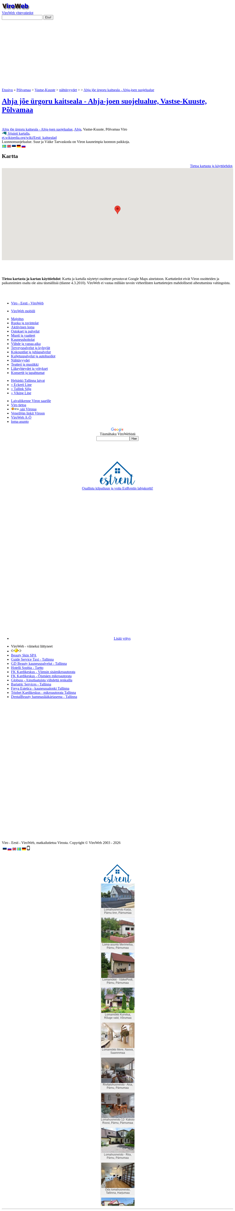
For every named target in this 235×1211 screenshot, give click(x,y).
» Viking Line (21, 393)
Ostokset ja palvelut (25, 331)
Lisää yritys (122, 638)
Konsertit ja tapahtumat (28, 373)
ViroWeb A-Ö (21, 417)
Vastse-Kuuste (45, 90)
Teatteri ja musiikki (25, 364)
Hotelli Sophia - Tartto (27, 668)
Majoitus (17, 319)
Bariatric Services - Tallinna (31, 684)
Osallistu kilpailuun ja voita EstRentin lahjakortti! (117, 488)
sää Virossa (27, 409)
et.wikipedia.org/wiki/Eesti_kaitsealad (29, 138)
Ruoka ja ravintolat (25, 323)
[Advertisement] (117, 55)
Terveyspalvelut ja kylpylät (30, 348)
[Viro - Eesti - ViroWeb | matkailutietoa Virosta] (15, 9)
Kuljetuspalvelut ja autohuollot (33, 356)
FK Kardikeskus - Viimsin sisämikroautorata (43, 672)
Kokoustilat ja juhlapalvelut (31, 352)
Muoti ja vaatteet (23, 335)
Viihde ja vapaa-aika (26, 344)
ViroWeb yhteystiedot (17, 13)
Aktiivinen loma (22, 327)
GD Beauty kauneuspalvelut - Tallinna (39, 663)
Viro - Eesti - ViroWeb (27, 303)
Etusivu (7, 90)
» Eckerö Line (21, 385)
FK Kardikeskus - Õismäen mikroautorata (41, 676)
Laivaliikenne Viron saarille (31, 401)
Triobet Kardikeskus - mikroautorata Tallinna (43, 693)
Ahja (77, 129)
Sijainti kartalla (18, 133)
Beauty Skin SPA (23, 655)
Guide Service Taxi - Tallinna (32, 659)
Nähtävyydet (20, 360)
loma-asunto (20, 421)
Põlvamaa (24, 90)
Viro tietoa (18, 405)
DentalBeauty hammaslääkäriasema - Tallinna (44, 697)
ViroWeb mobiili (23, 311)
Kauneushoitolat (23, 339)
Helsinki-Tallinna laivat (28, 380)
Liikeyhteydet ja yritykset (29, 369)
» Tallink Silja (21, 389)
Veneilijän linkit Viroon (28, 413)
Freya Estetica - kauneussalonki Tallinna (40, 688)
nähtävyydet (68, 90)
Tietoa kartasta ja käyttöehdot (211, 166)
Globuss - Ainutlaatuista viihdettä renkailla (41, 680)
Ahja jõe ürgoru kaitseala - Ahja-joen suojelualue (119, 90)
